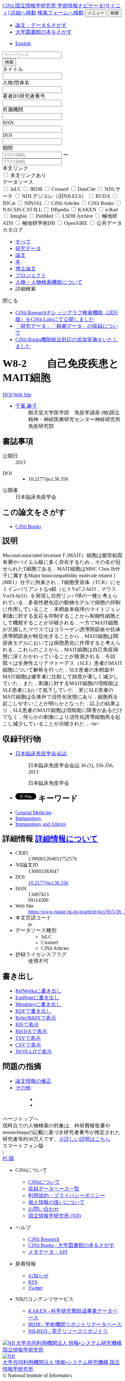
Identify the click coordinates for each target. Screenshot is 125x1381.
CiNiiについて (44, 1182)
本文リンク (15, 168)
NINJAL (33, 203)
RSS (33, 1282)
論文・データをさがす (41, 25)
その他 (23, 1087)
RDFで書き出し (33, 1011)
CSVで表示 (28, 1044)
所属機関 (13, 109)
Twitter (35, 1288)
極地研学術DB (38, 223)
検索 (115, 13)
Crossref (60, 189)
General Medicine (33, 812)
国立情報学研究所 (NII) (54, 1215)
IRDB (36, 189)
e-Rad (111, 209)
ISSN (8, 122)
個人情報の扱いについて (56, 1202)
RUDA (103, 196)
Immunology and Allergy (40, 824)
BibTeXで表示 (31, 1031)
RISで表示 (27, 1024)
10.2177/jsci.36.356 (48, 882)
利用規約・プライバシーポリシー (66, 1195)
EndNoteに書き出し (37, 997)
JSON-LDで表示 (33, 1051)
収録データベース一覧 (53, 1188)
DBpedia (59, 209)
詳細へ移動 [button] (23, 12)
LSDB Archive (77, 216)
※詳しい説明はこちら (84, 1139)
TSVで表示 (28, 1038)
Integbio (18, 216)
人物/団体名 (16, 82)
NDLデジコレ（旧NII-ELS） (54, 196)
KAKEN (87, 209)
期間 (8, 148)
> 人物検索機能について (54, 282)
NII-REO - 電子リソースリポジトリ (68, 1331)
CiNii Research (43, 1239)
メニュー (96, 13)
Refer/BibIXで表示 (35, 1018)
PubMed (44, 216)
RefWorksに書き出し (38, 991)
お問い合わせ (43, 1209)
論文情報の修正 (33, 1081)
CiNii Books (101, 203)
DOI (7, 135)
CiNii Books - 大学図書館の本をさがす (71, 1245)
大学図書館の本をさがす (43, 32)
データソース (18, 182)
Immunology (28, 818)
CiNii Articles (65, 203)
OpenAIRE (76, 223)
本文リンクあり (27, 175)
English (23, 43)
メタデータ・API (47, 1252)
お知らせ (38, 1275)
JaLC (15, 189)
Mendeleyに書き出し (38, 1004)
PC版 (8, 1158)
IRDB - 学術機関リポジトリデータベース (75, 1324)
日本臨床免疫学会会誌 (41, 753)
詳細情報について (66, 839)
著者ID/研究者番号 (24, 96)
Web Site (22, 394)
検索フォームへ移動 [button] (61, 12)
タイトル (13, 69)
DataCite (86, 189)
